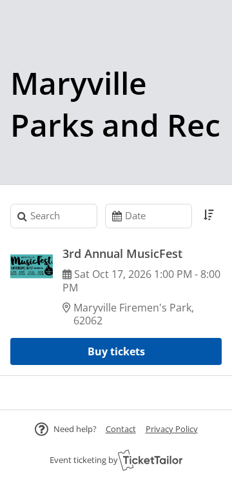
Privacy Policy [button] (172, 429)
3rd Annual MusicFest (122, 253)
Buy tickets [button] (116, 351)
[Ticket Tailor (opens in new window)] (150, 460)
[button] (121, 429)
